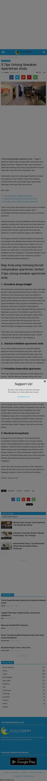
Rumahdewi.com (23, 396)
